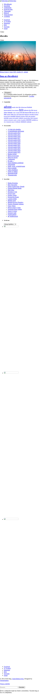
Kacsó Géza (11, 193)
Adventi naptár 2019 (14, 142)
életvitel (35, 110)
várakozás (23, 121)
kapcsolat (21, 114)
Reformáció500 (12, 173)
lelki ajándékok (31, 116)
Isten (12, 114)
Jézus (15, 114)
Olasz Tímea (12, 206)
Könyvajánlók (12, 168)
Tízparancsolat (12, 175)
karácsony (26, 114)
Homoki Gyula (12, 192)
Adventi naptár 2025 (14, 152)
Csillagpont (11, 159)
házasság (27, 112)
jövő (18, 114)
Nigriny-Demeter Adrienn (16, 204)
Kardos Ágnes (12, 195)
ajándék (13, 107)
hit (30, 112)
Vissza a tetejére (5, 684)
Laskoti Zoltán (12, 199)
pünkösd (6, 120)
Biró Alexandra (12, 185)
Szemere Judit (12, 213)
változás (18, 121)
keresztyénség (7, 116)
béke (19, 107)
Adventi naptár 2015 (14, 135)
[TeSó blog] (8, 1)
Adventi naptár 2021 (14, 145)
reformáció (10, 120)
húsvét (33, 112)
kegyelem (32, 114)
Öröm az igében (13, 171)
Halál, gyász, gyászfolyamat (16, 166)
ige (38, 112)
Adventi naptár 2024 (14, 150)
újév (5, 121)
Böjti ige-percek (13, 157)
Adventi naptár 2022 (14, 147)
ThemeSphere (4, 680)
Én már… (11, 161)
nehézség (21, 118)
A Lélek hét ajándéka (14, 129)
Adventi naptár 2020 (14, 143)
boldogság (26, 110)
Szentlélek (23, 120)
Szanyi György (12, 211)
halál (23, 112)
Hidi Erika (11, 190)
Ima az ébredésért (9, 76)
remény (15, 120)
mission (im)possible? (14, 118)
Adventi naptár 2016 (14, 136)
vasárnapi (28, 121)
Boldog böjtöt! (12, 154)
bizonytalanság (15, 110)
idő (36, 112)
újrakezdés (8, 121)
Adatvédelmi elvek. (18, 679)
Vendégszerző (13, 216)
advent (8, 106)
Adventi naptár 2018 (14, 140)
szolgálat (34, 120)
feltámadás (10, 112)
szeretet (28, 120)
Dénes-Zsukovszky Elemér (16, 186)
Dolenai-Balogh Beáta (14, 188)
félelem (5, 112)
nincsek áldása (27, 118)
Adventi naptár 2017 (14, 138)
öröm (31, 118)
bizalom (29, 107)
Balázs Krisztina (13, 183)
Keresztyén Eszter (13, 197)
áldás (17, 107)
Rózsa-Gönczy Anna (6, 72)
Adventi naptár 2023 (14, 149)
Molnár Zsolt (12, 200)
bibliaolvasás (24, 107)
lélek (26, 116)
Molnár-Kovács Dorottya (15, 202)
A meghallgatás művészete (16, 131)
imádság (8, 114)
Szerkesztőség (12, 214)
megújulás (6, 118)
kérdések (36, 114)
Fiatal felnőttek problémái (15, 163)
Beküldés (21, 687)
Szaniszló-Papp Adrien (15, 209)
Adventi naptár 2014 (14, 133)
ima (5, 114)
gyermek (18, 112)
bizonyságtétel (8, 110)
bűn (30, 110)
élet (32, 110)
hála (21, 112)
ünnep (12, 121)
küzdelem (23, 116)
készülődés (13, 116)
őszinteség (35, 118)
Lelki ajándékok (13, 170)
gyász (14, 112)
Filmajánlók (11, 164)
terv (37, 120)
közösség (18, 116)
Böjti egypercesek (13, 156)
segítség (19, 120)
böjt (21, 109)
